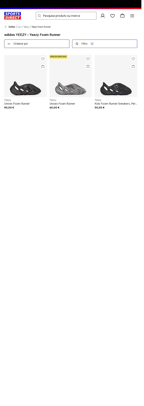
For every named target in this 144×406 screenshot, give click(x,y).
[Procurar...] (39, 16)
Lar (19, 27)
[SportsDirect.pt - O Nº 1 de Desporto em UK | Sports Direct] (12, 16)
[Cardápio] (132, 16)
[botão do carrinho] (122, 16)
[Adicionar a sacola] (43, 66)
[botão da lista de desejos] (112, 16)
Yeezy (26, 27)
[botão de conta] (103, 16)
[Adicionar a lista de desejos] (43, 59)
